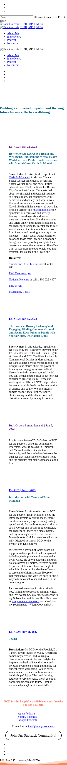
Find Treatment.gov (20, 273)
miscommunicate (42, 209)
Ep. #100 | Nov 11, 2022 (23, 631)
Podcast (11, 61)
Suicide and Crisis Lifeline (24, 264)
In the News (14, 58)
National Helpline (19, 279)
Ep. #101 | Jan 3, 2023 (22, 490)
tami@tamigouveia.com (41, 726)
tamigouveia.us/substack (25, 601)
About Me (13, 55)
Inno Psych (15, 285)
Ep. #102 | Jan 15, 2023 (23, 318)
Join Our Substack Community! (33, 735)
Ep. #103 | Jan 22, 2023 (23, 146)
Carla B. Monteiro (19, 177)
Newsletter (13, 65)
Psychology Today (19, 291)
